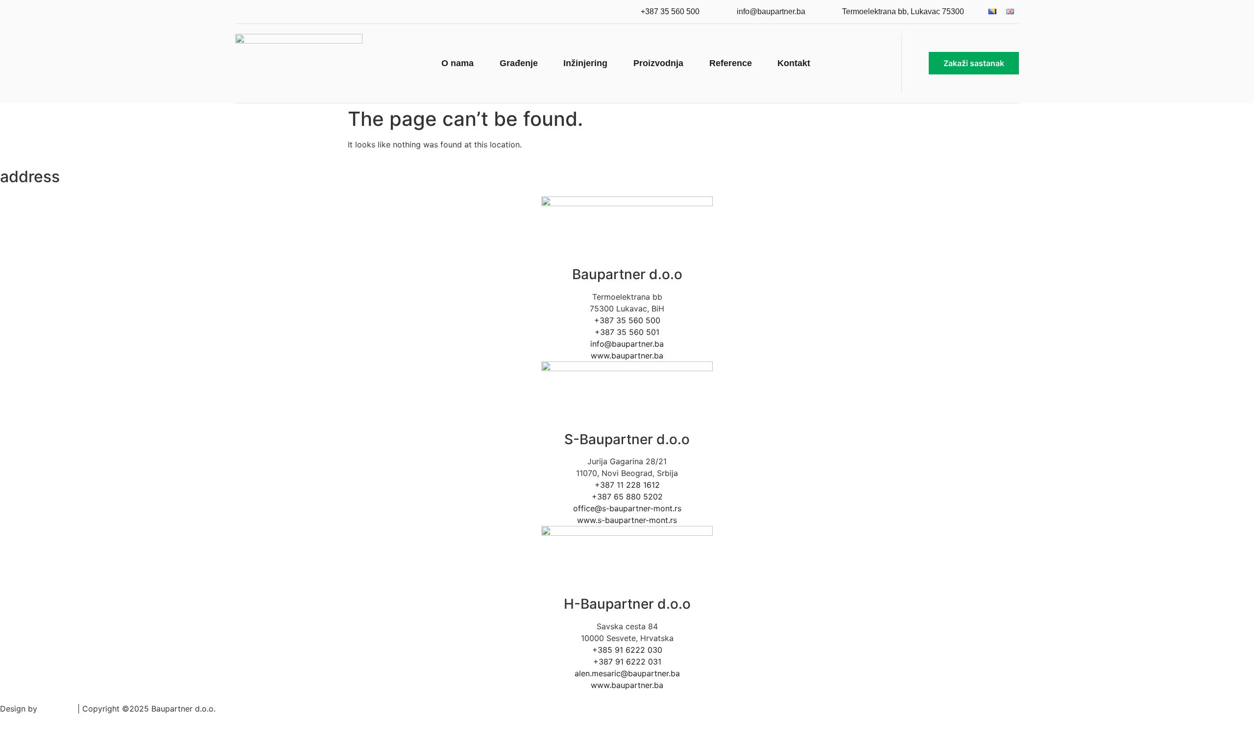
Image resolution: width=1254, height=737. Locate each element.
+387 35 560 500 (627, 320)
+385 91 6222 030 (627, 650)
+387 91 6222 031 (627, 661)
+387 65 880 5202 (627, 496)
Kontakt (793, 63)
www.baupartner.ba (627, 355)
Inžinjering (585, 63)
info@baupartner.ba (627, 344)
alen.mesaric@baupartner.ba (627, 673)
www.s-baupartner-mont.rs (627, 520)
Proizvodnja (658, 63)
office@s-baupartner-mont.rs (627, 508)
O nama (457, 63)
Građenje (519, 63)
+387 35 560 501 (627, 332)
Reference (730, 63)
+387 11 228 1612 (627, 485)
